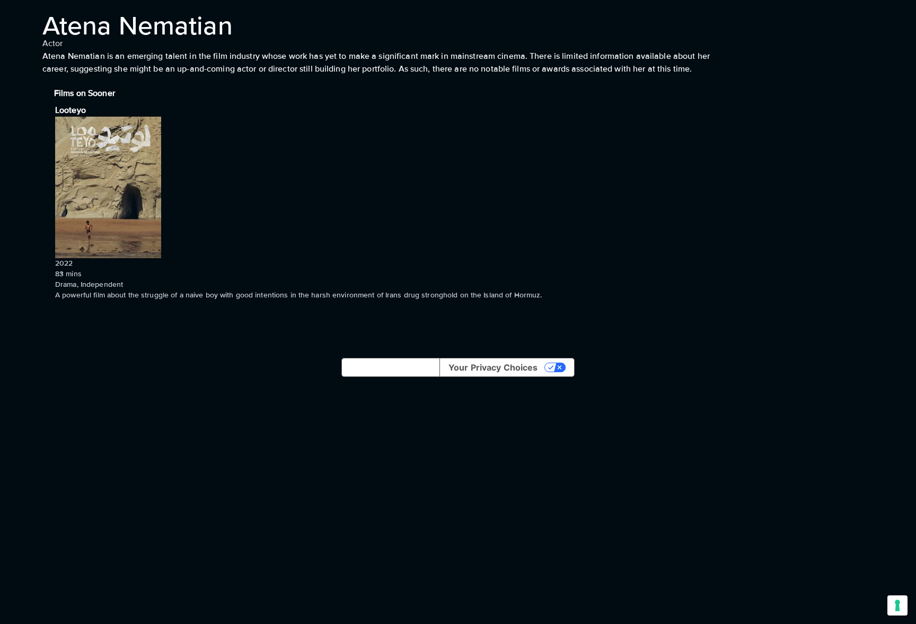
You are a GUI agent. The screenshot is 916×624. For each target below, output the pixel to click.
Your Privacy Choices (493, 367)
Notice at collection (390, 367)
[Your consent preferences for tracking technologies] (897, 605)
